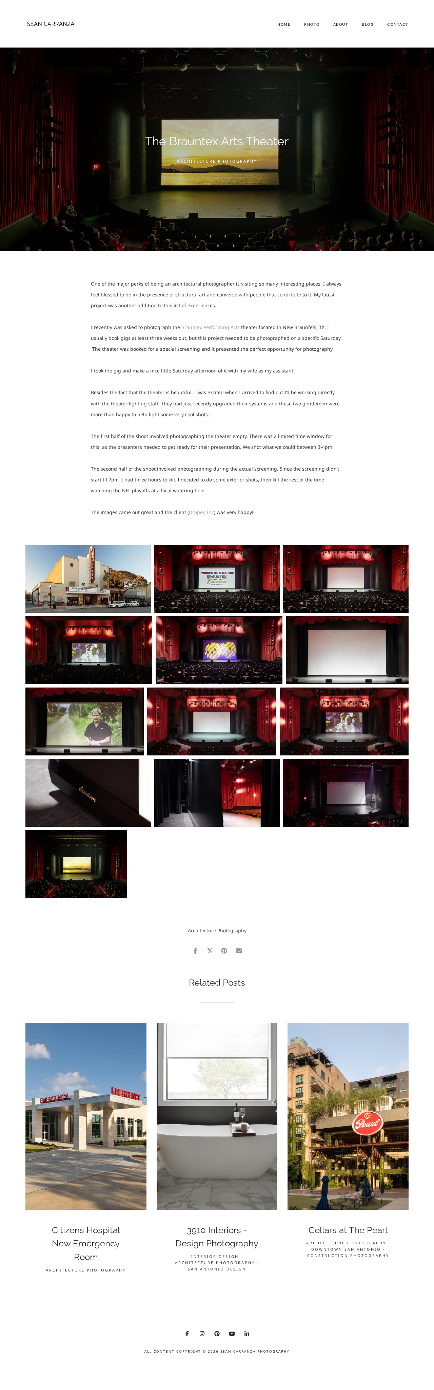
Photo (312, 24)
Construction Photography (348, 1255)
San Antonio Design (217, 1269)
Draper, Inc (201, 512)
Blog (368, 24)
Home (284, 24)
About (341, 24)
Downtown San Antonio (346, 1249)
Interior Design (214, 1256)
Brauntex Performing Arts (210, 327)
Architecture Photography (217, 161)
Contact (398, 24)
